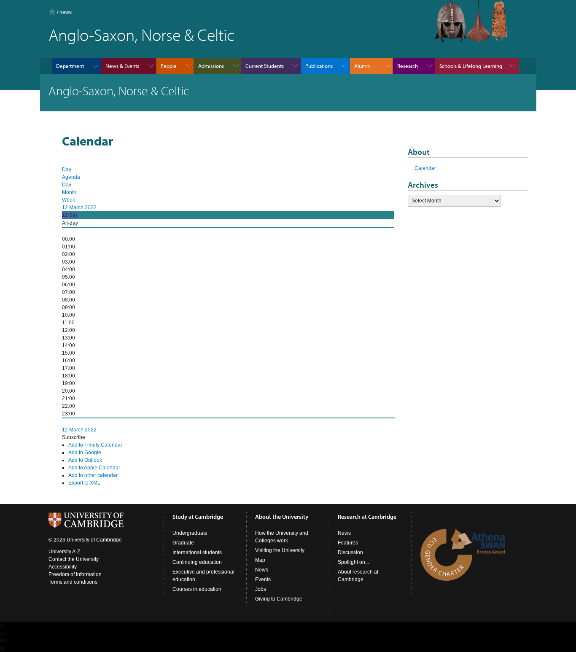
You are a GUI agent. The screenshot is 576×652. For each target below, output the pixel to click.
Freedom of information (75, 574)
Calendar (425, 168)
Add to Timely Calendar (95, 445)
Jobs (260, 589)
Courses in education (196, 589)
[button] (73, 437)
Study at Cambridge (197, 516)
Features (348, 543)
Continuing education (197, 562)
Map (260, 560)
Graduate (183, 543)
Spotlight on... (353, 562)
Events (263, 579)
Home (52, 12)
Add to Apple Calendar (94, 468)
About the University (281, 516)
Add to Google (84, 452)
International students (197, 552)
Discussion (350, 552)
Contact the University (73, 559)
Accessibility (62, 567)
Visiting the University (279, 550)
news (65, 12)
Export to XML (84, 483)
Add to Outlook (85, 460)
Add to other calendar (93, 475)
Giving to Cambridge (278, 599)
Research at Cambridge (367, 516)
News (261, 570)
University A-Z (64, 552)
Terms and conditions (72, 582)
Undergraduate (189, 533)
